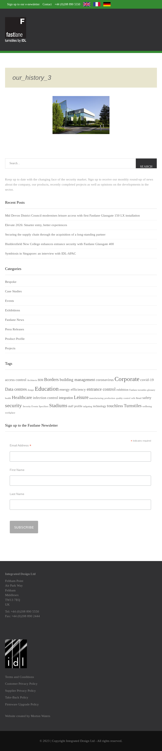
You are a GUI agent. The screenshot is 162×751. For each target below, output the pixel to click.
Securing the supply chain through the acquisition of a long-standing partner (55, 234)
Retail (139, 398)
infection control (45, 398)
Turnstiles (133, 405)
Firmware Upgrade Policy (22, 704)
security (13, 405)
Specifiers (43, 406)
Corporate (127, 379)
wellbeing (147, 406)
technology (99, 406)
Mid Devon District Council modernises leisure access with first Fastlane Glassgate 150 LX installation (72, 215)
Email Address (20, 445)
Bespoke (10, 281)
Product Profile (15, 338)
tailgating (87, 406)
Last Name (17, 494)
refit (133, 398)
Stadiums (58, 405)
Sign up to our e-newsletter (23, 4)
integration (66, 398)
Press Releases (14, 329)
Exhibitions (12, 310)
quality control (123, 398)
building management (77, 379)
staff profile (75, 406)
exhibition (122, 389)
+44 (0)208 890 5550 (67, 4)
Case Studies (13, 291)
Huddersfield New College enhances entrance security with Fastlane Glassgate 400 (59, 244)
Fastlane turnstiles (137, 390)
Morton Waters (40, 716)
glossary (151, 390)
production (109, 398)
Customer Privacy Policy (21, 683)
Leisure (81, 397)
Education (47, 388)
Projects (10, 348)
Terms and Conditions (19, 677)
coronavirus (105, 380)
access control (15, 380)
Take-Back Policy (16, 697)
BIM (40, 380)
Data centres (16, 389)
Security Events (30, 406)
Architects (32, 380)
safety (146, 398)
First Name (17, 470)
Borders (51, 379)
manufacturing (96, 398)
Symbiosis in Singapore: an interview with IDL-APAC (40, 253)
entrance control (101, 389)
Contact (47, 4)
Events (9, 300)
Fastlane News (14, 319)
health (8, 398)
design (31, 390)
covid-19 (147, 380)
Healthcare (22, 397)
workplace (10, 413)
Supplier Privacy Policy (20, 690)
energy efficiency (72, 390)
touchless (115, 405)
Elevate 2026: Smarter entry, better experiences (36, 225)
